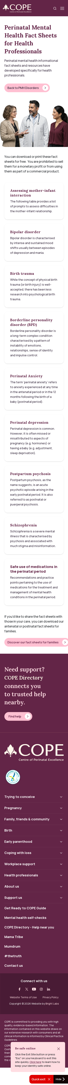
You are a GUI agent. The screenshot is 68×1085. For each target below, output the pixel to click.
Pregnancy (13, 808)
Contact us (13, 966)
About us (11, 886)
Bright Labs (52, 1003)
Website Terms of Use (23, 997)
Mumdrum (12, 947)
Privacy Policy (50, 997)
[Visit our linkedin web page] (48, 989)
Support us (13, 897)
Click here (35, 1062)
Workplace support (19, 864)
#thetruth (13, 956)
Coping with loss (17, 853)
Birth (8, 830)
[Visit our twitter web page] (26, 989)
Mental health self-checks (25, 918)
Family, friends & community (27, 819)
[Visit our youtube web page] (34, 989)
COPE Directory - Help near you (29, 927)
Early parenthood (18, 841)
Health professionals (21, 875)
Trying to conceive (19, 796)
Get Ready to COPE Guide (25, 908)
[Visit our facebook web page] (19, 989)
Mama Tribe (13, 937)
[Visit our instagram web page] (41, 989)
